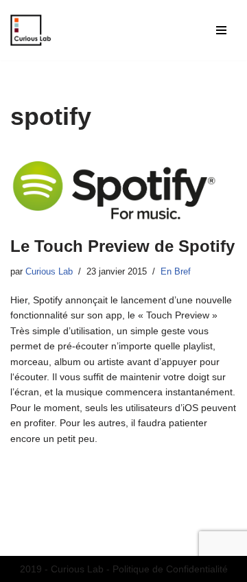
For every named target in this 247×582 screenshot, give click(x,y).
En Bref (176, 272)
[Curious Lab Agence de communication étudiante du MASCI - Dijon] (30, 30)
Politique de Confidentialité (170, 568)
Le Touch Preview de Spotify (122, 246)
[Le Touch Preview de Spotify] (123, 186)
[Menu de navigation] (221, 30)
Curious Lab (49, 272)
